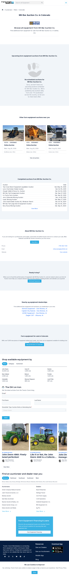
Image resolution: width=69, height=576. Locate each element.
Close (34, 572)
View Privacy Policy (61, 568)
